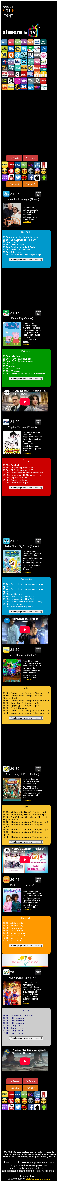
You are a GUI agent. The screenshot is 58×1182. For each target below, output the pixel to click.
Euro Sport (37, 49)
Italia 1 (17, 55)
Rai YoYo (30, 49)
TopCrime (4, 61)
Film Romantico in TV (24, 171)
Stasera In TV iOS (37, 177)
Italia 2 (24, 55)
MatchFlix (24, 177)
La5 (43, 55)
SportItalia (24, 87)
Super (6, 972)
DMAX (37, 68)
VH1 (24, 80)
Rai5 (30, 42)
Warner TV (17, 87)
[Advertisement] (29, 122)
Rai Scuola (11, 49)
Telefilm (4, 177)
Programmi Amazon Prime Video (37, 164)
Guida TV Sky (30, 164)
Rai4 (24, 42)
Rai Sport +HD (17, 49)
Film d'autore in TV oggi (43, 171)
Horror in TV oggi (37, 171)
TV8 (17, 74)
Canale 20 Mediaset (11, 80)
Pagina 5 (14, 184)
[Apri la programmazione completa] (26, 260)
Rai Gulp (24, 49)
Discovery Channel (37, 80)
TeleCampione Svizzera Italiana (30, 74)
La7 (30, 61)
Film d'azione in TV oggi (4, 171)
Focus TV (43, 80)
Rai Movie (37, 42)
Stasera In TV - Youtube (11, 177)
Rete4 (11, 55)
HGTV (30, 80)
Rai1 (4, 42)
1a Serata (14, 158)
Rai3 (17, 42)
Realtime (43, 68)
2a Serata (30, 158)
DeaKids (6, 879)
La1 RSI (37, 74)
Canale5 (4, 55)
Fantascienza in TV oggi (30, 171)
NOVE (17, 68)
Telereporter (30, 87)
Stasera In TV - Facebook (30, 177)
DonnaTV (17, 80)
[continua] (27, 221)
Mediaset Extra (11, 61)
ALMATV (43, 87)
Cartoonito (24, 61)
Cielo (11, 74)
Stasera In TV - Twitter (17, 177)
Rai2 (11, 42)
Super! (43, 61)
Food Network (24, 74)
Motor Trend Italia (4, 74)
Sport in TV (11, 164)
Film (4, 164)
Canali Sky (37, 87)
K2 (30, 68)
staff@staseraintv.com (38, 1179)
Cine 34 (30, 55)
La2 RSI (43, 74)
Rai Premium (43, 42)
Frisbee (11, 87)
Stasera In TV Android (43, 177)
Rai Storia (4, 49)
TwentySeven (11, 68)
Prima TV (11, 171)
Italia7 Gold (4, 68)
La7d (37, 61)
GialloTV (24, 68)
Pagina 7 (30, 184)
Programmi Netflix (43, 164)
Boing (17, 61)
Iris (37, 55)
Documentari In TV (17, 164)
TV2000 (43, 49)
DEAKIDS (4, 87)
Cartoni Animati (24, 164)
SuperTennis (4, 80)
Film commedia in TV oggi (17, 171)
